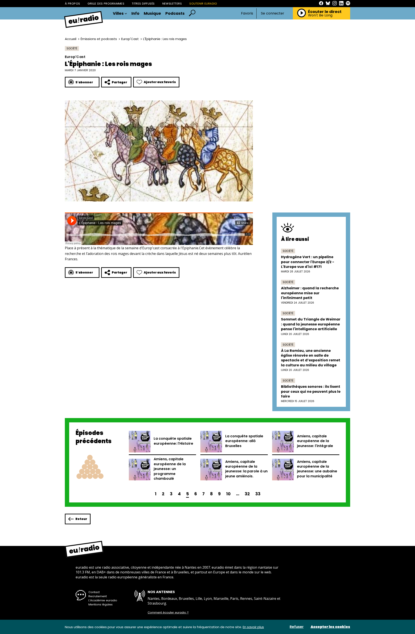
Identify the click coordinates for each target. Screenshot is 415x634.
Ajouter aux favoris (160, 82)
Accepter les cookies (330, 627)
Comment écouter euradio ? (168, 613)
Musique (152, 13)
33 (257, 494)
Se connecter (272, 13)
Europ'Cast (130, 39)
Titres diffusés (143, 4)
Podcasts (175, 13)
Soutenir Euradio (203, 4)
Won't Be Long (320, 15)
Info (135, 13)
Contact (94, 592)
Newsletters (172, 4)
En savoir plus (253, 627)
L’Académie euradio (102, 600)
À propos (72, 4)
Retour (81, 519)
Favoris (247, 13)
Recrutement (97, 596)
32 (247, 494)
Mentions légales (100, 604)
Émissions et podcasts (99, 39)
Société (72, 48)
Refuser (297, 627)
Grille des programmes (106, 4)
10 (228, 494)
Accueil (70, 39)
